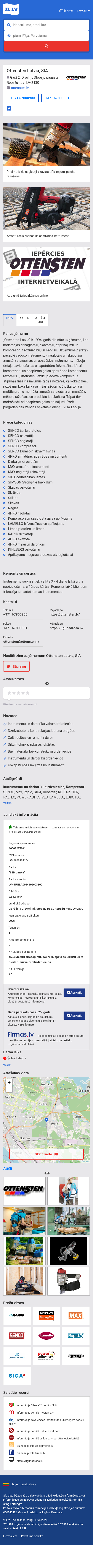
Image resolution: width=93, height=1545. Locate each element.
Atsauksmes (25, 681)
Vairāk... (8, 802)
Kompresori (75, 787)
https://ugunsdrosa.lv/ (66, 628)
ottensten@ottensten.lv (21, 642)
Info (9, 317)
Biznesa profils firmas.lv (30, 1453)
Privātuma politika (32, 1536)
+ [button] (9, 1082)
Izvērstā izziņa (18, 989)
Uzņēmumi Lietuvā (23, 1484)
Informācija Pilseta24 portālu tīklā (36, 1405)
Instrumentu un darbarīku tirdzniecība (35, 758)
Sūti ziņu (19, 667)
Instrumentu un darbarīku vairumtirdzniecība (40, 724)
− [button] (9, 1089)
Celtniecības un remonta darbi (30, 738)
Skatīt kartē (44, 1154)
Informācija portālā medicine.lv (35, 1412)
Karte (68, 11)
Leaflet (85, 1161)
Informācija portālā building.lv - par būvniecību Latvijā (47, 1438)
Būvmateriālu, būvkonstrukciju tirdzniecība (39, 751)
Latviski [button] (82, 11)
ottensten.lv (20, 88)
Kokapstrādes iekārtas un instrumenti (36, 765)
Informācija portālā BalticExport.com (38, 1431)
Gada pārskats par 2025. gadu (29, 1012)
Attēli (40, 319)
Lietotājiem (10, 1536)
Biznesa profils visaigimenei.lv (34, 1445)
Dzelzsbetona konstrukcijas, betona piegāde (41, 731)
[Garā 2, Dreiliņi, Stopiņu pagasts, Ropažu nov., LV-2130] (46, 1120)
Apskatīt (76, 992)
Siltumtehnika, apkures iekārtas (31, 744)
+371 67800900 (23, 98)
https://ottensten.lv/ (65, 614)
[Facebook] (9, 108)
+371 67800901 (57, 98)
